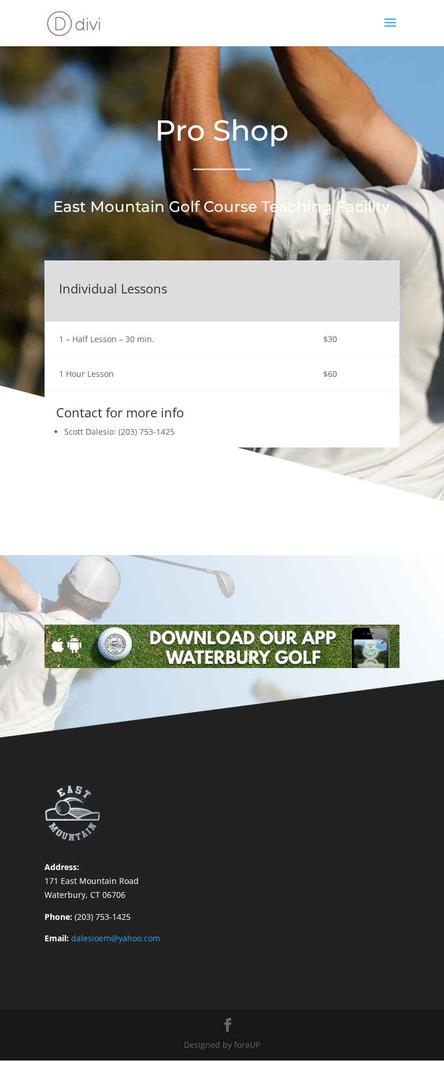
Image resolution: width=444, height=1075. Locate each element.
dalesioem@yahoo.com (115, 938)
